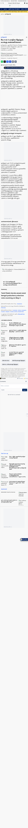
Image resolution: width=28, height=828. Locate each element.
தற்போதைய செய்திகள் (14, 9)
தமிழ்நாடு (4, 37)
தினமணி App (21, 314)
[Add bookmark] (26, 37)
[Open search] (3, 3)
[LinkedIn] (10, 62)
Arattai (15, 311)
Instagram (24, 310)
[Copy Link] (15, 62)
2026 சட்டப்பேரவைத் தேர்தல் (10, 364)
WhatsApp (3, 307)
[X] (5, 62)
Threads (12, 311)
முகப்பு (5, 9)
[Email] (13, 62)
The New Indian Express (5, 0)
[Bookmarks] (25, 3)
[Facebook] (7, 62)
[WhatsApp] (2, 62)
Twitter (19, 310)
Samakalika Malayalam (22, 0)
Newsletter (19, 303)
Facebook (15, 310)
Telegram (7, 311)
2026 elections (5, 360)
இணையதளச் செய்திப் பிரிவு (8, 65)
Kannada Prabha (14, 0)
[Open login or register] (27, 3)
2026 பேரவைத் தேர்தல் (18, 360)
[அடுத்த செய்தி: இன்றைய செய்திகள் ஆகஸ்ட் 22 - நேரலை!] (27, 414)
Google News (21, 311)
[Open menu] (1, 3)
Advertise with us (8, 34)
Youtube (3, 311)
